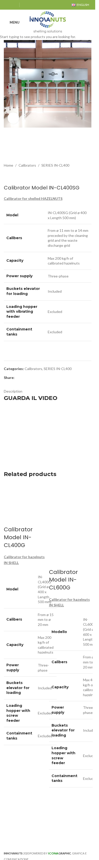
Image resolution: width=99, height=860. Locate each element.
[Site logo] (48, 22)
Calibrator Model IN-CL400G (18, 537)
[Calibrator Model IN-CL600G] (70, 504)
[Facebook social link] (7, 5)
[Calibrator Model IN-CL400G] (25, 504)
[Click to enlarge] (13, 118)
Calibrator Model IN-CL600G (63, 580)
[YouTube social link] (13, 5)
